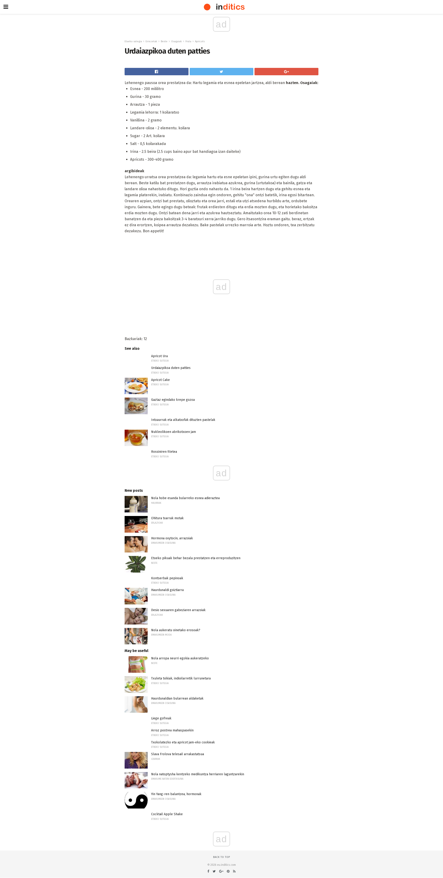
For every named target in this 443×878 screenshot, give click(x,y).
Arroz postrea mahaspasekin (172, 730)
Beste (164, 41)
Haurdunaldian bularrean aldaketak (177, 698)
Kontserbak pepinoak (167, 578)
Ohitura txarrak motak (167, 518)
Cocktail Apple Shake (167, 814)
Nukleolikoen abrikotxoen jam (173, 432)
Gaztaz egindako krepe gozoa (173, 400)
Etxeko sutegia (133, 41)
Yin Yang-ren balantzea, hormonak (176, 794)
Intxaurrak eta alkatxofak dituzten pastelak (183, 420)
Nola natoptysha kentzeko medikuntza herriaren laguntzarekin (197, 774)
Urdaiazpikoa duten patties (171, 368)
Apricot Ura (159, 356)
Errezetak (151, 41)
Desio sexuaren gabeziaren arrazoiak (178, 610)
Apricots (200, 41)
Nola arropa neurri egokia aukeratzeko (180, 658)
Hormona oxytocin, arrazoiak (172, 538)
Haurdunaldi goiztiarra (167, 590)
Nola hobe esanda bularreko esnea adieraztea (185, 498)
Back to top (221, 857)
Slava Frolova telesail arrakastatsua (177, 754)
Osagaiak (176, 41)
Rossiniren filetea (164, 452)
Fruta (188, 41)
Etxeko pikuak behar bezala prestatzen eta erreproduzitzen (195, 558)
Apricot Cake (160, 380)
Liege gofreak (161, 718)
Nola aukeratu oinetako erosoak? (175, 630)
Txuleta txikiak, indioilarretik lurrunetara (181, 678)
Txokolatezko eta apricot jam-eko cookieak (183, 742)
